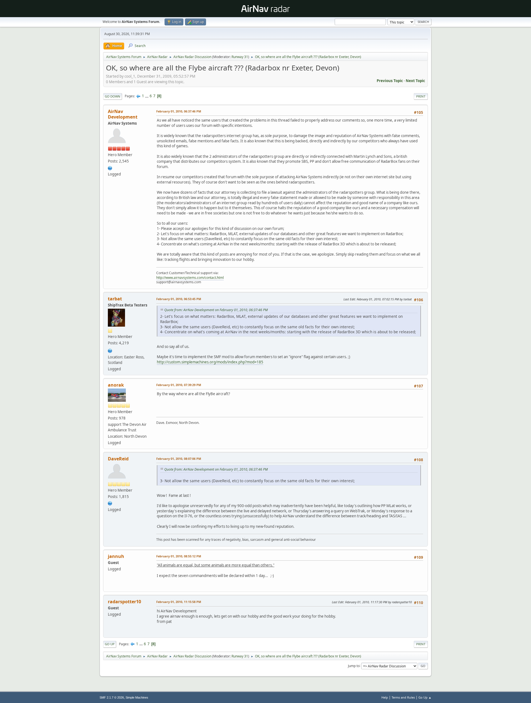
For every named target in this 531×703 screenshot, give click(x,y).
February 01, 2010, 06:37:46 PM (178, 111)
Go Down (112, 96)
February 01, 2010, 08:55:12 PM (178, 556)
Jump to (354, 665)
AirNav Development (122, 114)
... (147, 95)
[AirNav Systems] (110, 167)
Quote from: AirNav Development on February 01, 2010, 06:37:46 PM (216, 310)
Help (384, 697)
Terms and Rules (403, 697)
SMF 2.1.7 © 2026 (112, 697)
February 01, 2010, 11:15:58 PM (178, 602)
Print (420, 96)
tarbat (115, 299)
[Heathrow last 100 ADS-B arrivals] (110, 502)
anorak (116, 385)
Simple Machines (137, 697)
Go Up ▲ (424, 697)
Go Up (109, 644)
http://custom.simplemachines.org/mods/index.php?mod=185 (210, 362)
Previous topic (390, 80)
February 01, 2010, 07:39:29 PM (178, 385)
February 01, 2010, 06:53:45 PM (178, 299)
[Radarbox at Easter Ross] (110, 350)
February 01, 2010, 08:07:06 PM (178, 459)
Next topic (415, 80)
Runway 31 (239, 56)
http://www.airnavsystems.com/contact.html (190, 277)
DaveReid (118, 459)
